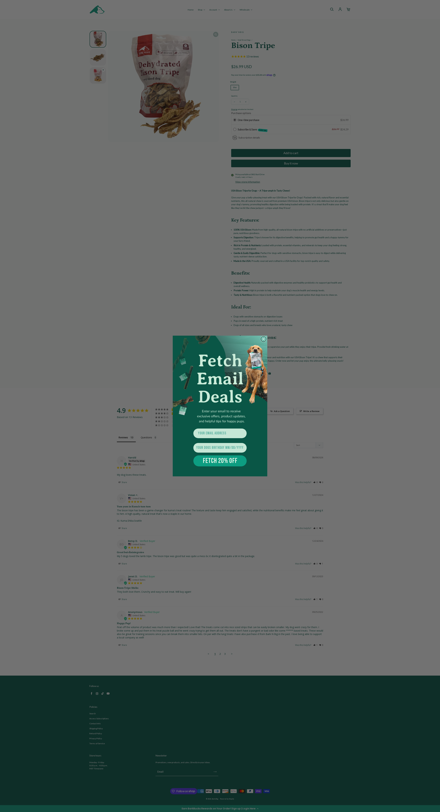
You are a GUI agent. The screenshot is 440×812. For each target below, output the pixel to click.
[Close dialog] (263, 339)
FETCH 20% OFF (220, 461)
